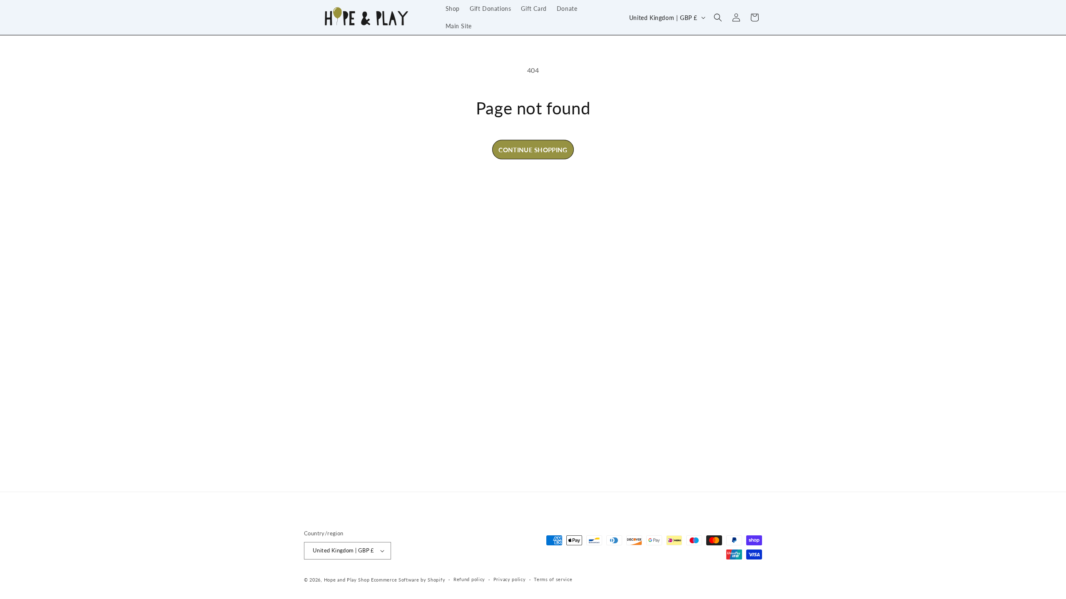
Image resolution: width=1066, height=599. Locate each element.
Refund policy (469, 579)
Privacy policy (509, 579)
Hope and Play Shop (347, 579)
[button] (718, 17)
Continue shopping (532, 149)
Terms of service (553, 579)
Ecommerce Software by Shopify (408, 579)
